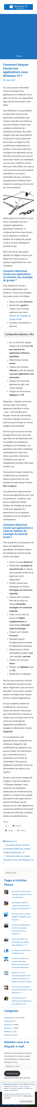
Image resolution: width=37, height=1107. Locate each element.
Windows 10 (11, 841)
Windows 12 (9, 1032)
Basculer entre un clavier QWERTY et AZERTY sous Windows (21, 917)
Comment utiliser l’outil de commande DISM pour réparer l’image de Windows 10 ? (17, 849)
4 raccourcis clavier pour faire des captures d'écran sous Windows (22, 894)
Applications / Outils (12, 1018)
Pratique (7, 1021)
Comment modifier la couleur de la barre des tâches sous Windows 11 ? (22, 906)
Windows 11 (9, 1028)
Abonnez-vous (12, 1073)
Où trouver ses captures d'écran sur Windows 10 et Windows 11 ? (22, 990)
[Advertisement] (18, 33)
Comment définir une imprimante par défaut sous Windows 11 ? (20, 942)
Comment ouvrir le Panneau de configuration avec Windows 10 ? (21, 1001)
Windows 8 (8, 1035)
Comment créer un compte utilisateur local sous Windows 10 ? (18, 860)
